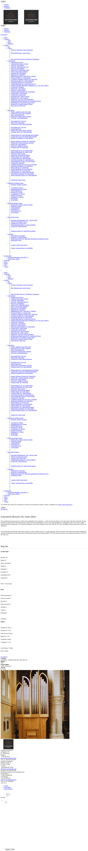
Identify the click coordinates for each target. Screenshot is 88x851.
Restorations (11, 110)
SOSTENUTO (15, 209)
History (6, 263)
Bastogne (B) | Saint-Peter (18, 74)
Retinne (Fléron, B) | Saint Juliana (20, 156)
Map (9, 47)
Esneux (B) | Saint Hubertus (18, 144)
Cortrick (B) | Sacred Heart (18, 95)
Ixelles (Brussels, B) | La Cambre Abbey (22, 150)
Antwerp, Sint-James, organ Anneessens (22, 50)
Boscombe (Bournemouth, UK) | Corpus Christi (24, 220)
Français (6, 6)
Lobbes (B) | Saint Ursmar (18, 180)
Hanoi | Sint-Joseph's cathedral (19, 71)
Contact (6, 266)
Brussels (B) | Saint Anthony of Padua (21, 130)
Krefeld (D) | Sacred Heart (18, 88)
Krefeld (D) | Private (16, 195)
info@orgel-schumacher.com (8, 758)
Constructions (11, 60)
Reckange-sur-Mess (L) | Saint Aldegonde (22, 81)
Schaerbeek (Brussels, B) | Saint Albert (21, 82)
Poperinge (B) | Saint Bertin (18, 73)
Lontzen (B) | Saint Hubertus (19, 226)
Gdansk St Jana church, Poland (19, 64)
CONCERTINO (15, 208)
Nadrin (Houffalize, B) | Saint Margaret (21, 169)
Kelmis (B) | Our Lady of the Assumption (22, 99)
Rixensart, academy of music (19, 184)
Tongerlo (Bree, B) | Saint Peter (19, 147)
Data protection (8, 789)
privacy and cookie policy (65, 504)
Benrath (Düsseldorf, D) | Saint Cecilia (21, 152)
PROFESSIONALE (16, 191)
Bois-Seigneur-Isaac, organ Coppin (20, 53)
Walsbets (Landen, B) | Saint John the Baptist (23, 231)
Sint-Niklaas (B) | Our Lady (18, 127)
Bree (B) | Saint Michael (17, 68)
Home (5, 37)
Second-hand (7, 256)
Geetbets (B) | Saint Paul (17, 163)
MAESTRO (14, 198)
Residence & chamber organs (15, 183)
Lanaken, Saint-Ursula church (19, 245)
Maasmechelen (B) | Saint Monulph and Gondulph (24, 135)
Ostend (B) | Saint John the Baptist (20, 155)
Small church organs (13, 217)
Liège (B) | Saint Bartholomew (19, 118)
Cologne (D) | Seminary (17, 87)
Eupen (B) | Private (16, 206)
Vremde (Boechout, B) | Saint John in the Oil (23, 84)
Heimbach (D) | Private (17, 197)
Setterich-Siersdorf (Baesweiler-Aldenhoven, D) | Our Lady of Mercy (30, 85)
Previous (8, 849)
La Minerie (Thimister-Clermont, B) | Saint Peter (24, 79)
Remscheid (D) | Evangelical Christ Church (23, 102)
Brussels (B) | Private (16, 192)
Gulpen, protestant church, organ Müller (22, 248)
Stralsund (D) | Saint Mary (18, 235)
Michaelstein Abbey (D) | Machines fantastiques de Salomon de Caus (29, 239)
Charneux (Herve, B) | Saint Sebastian (21, 132)
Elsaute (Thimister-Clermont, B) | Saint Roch (23, 141)
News (5, 262)
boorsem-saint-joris (16, 129)
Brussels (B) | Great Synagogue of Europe (22, 143)
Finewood (7, 260)
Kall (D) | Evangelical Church (19, 222)
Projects (6, 45)
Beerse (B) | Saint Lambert (18, 90)
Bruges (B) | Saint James (17, 122)
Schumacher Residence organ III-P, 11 (18, 257)
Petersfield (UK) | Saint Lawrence (20, 96)
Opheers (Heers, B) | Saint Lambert (20, 170)
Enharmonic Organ (16, 240)
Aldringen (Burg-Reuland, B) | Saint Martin (23, 91)
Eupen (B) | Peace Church (18, 153)
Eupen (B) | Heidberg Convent (19, 146)
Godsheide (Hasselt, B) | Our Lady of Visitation (24, 164)
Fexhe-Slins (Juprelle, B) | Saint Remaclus (22, 160)
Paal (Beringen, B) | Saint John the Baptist (22, 172)
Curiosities (10, 234)
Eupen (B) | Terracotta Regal (19, 237)
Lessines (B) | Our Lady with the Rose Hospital (24, 136)
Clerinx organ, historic (14, 259)
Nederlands (7, 7)
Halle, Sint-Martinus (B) (17, 115)
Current (10, 48)
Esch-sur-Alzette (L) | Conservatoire (21, 78)
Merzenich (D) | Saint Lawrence (19, 98)
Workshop (10, 43)
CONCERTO (15, 212)
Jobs (5, 265)
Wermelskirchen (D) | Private (19, 189)
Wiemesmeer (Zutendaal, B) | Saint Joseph (22, 174)
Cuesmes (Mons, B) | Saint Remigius (21, 158)
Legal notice (4, 34)
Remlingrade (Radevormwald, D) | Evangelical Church (26, 101)
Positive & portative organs (15, 203)
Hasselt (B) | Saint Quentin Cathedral (21, 116)
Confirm (3, 507)
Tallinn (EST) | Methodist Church (20, 70)
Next (13, 849)
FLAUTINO (14, 200)
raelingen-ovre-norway (17, 62)
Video (9, 40)
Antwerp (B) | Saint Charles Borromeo (21, 124)
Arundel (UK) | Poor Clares (18, 223)
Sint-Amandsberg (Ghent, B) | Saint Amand (23, 161)
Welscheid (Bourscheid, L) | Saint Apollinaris (23, 225)
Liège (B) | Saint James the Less (19, 67)
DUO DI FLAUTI (16, 211)
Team (9, 42)
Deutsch (6, 4)
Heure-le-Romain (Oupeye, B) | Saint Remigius (24, 175)
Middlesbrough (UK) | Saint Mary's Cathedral (23, 76)
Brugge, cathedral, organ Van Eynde (21, 112)
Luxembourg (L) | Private (18, 194)
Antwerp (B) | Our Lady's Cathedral (21, 113)
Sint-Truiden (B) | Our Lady (18, 121)
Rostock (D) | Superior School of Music (22, 104)
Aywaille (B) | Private (17, 187)
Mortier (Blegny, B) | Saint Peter (20, 167)
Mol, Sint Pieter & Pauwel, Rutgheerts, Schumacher (25, 59)
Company (6, 39)
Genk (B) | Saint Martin (17, 65)
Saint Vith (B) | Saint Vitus (18, 105)
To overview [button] (4, 509)
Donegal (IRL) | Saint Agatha (19, 93)
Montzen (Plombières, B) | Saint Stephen (22, 138)
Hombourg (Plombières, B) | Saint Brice (22, 166)
